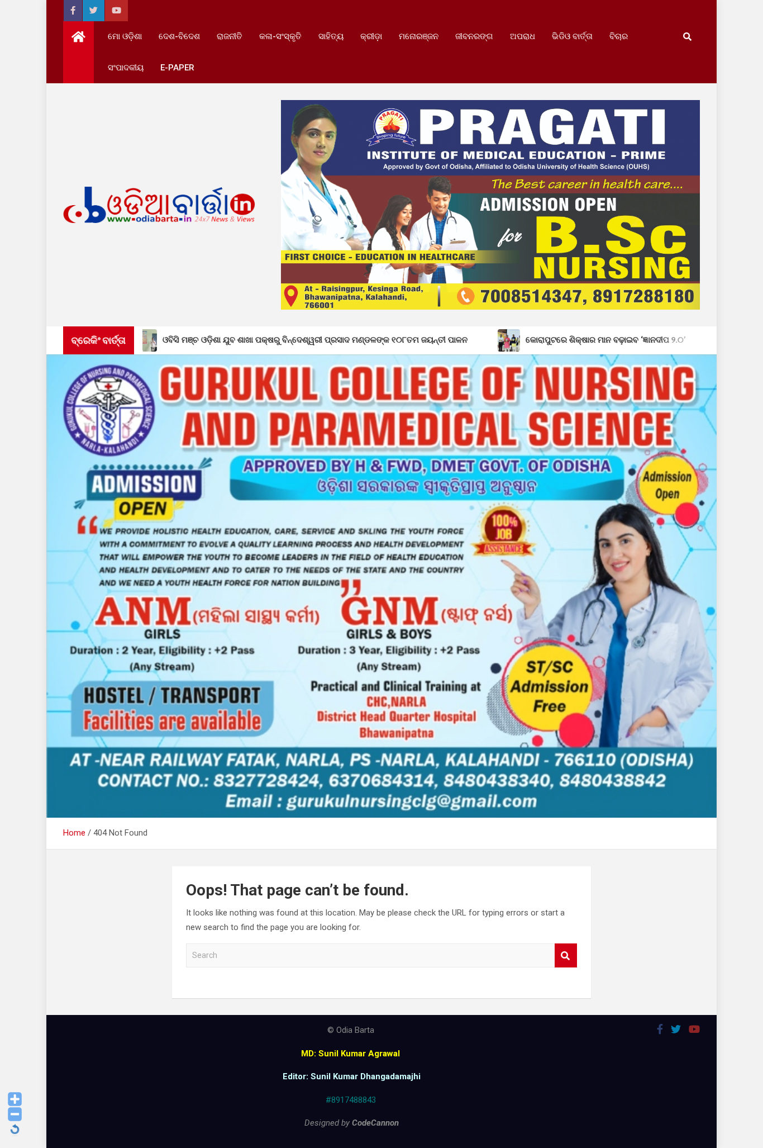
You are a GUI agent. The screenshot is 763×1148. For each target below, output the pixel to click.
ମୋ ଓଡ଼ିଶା (125, 36)
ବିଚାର (618, 36)
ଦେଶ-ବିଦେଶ (179, 36)
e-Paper (177, 68)
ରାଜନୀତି (229, 36)
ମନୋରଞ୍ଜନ (418, 36)
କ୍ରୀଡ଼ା (371, 36)
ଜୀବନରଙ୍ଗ (474, 36)
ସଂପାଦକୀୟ (126, 68)
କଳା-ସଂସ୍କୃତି (280, 36)
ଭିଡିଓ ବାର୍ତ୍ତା (572, 36)
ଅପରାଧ (522, 36)
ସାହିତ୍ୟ (331, 36)
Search (566, 955)
